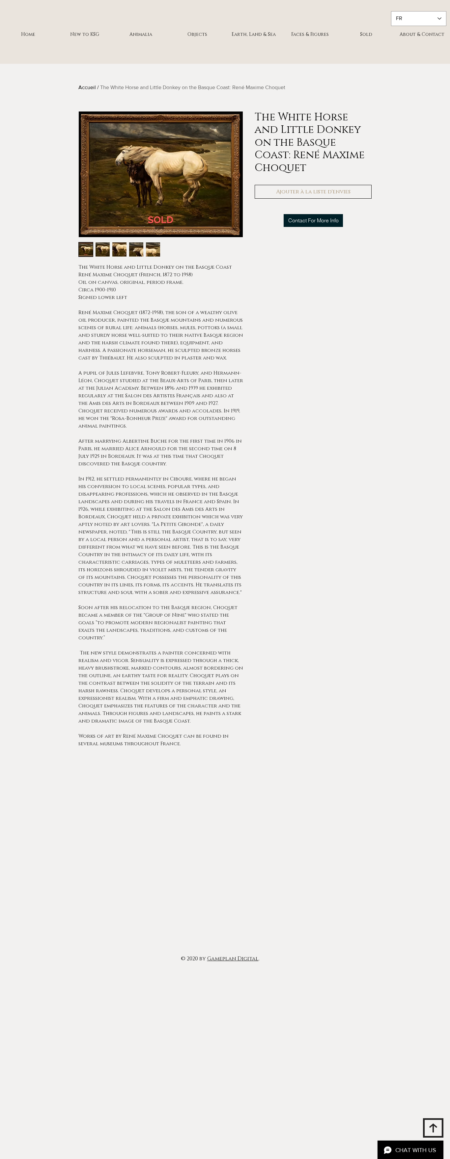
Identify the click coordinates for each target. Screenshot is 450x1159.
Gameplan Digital (233, 958)
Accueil (87, 87)
